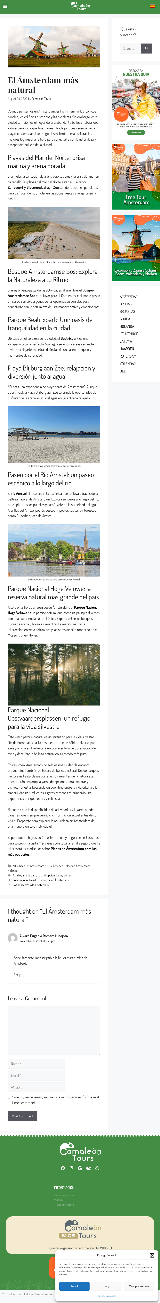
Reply (17, 974)
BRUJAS (126, 303)
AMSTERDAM (129, 296)
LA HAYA (126, 341)
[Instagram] (71, 1168)
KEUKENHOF (129, 333)
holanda (42, 875)
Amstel (17, 875)
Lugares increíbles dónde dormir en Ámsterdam (41, 880)
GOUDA (125, 318)
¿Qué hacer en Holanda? (61, 866)
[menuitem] (152, 6)
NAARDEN (127, 348)
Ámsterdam (83, 866)
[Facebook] (63, 1168)
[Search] (146, 49)
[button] (152, 1255)
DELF (123, 371)
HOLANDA (127, 326)
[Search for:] (130, 49)
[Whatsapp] (97, 1168)
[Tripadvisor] (88, 1168)
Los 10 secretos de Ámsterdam (31, 885)
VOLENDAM (128, 363)
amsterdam (29, 875)
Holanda (13, 870)
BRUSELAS (127, 311)
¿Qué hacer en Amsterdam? (29, 866)
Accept (74, 1286)
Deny (107, 1286)
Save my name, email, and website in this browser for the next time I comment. (55, 1099)
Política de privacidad (107, 1295)
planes (67, 875)
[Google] (80, 1168)
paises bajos (55, 875)
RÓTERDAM (128, 356)
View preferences (139, 1286)
